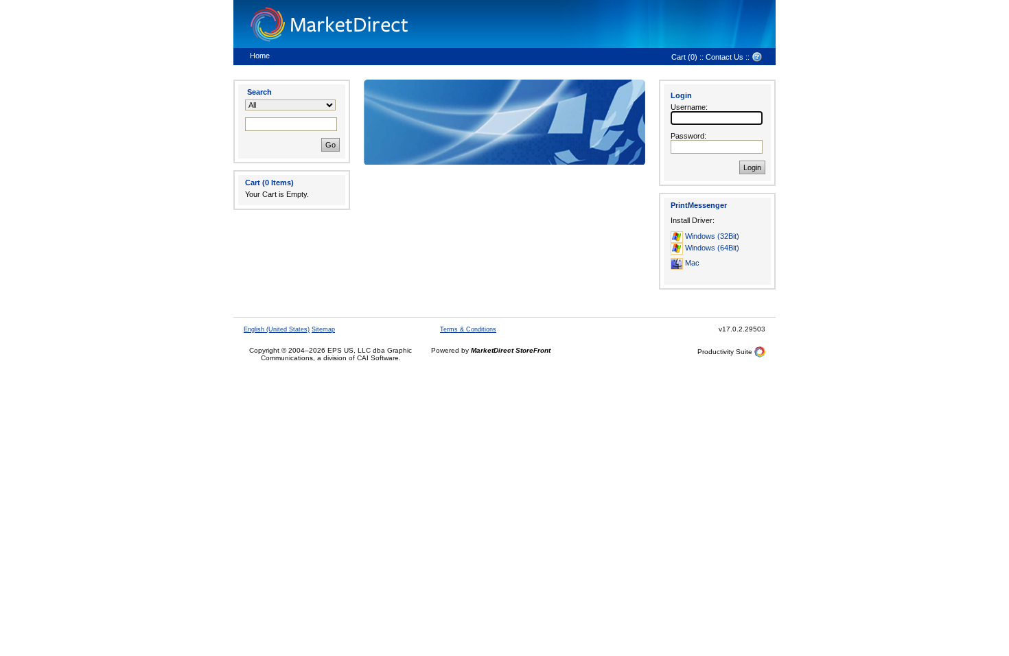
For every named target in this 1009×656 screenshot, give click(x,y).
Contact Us (724, 57)
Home (260, 55)
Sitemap (323, 329)
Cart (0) (684, 57)
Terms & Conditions (468, 329)
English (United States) (277, 329)
